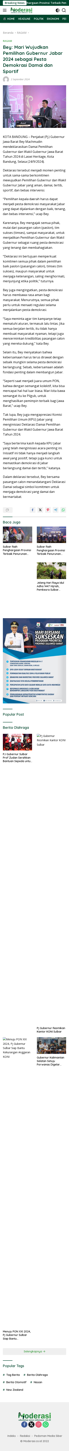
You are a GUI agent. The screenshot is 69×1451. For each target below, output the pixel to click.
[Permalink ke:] (6, 79)
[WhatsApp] (46, 1424)
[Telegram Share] (55, 510)
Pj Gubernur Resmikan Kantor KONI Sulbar (51, 1029)
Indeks (11, 1436)
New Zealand (14, 1390)
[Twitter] (31, 1424)
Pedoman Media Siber (48, 1436)
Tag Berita (13, 1375)
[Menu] (5, 10)
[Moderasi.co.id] (21, 10)
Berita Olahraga (37, 1375)
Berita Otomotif (16, 1382)
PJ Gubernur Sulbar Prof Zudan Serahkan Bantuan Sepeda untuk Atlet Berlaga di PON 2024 (17, 757)
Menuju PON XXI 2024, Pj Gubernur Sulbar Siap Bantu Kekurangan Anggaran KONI (17, 1335)
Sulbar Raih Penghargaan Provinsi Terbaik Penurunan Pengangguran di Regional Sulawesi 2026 (17, 550)
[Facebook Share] (32, 510)
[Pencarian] (64, 10)
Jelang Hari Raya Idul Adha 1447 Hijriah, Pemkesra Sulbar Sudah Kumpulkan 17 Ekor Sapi (50, 586)
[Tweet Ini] (40, 510)
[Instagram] (38, 1424)
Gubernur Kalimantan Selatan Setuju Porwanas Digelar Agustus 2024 (50, 1061)
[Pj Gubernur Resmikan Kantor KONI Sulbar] (51, 879)
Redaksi (25, 1436)
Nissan (38, 1382)
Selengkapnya (33, 1351)
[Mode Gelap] (57, 10)
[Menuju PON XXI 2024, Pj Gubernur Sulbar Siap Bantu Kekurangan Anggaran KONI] (17, 1182)
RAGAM (7, 41)
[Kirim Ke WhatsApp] (63, 510)
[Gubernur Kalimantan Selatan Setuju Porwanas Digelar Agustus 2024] (51, 1045)
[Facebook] (24, 1424)
